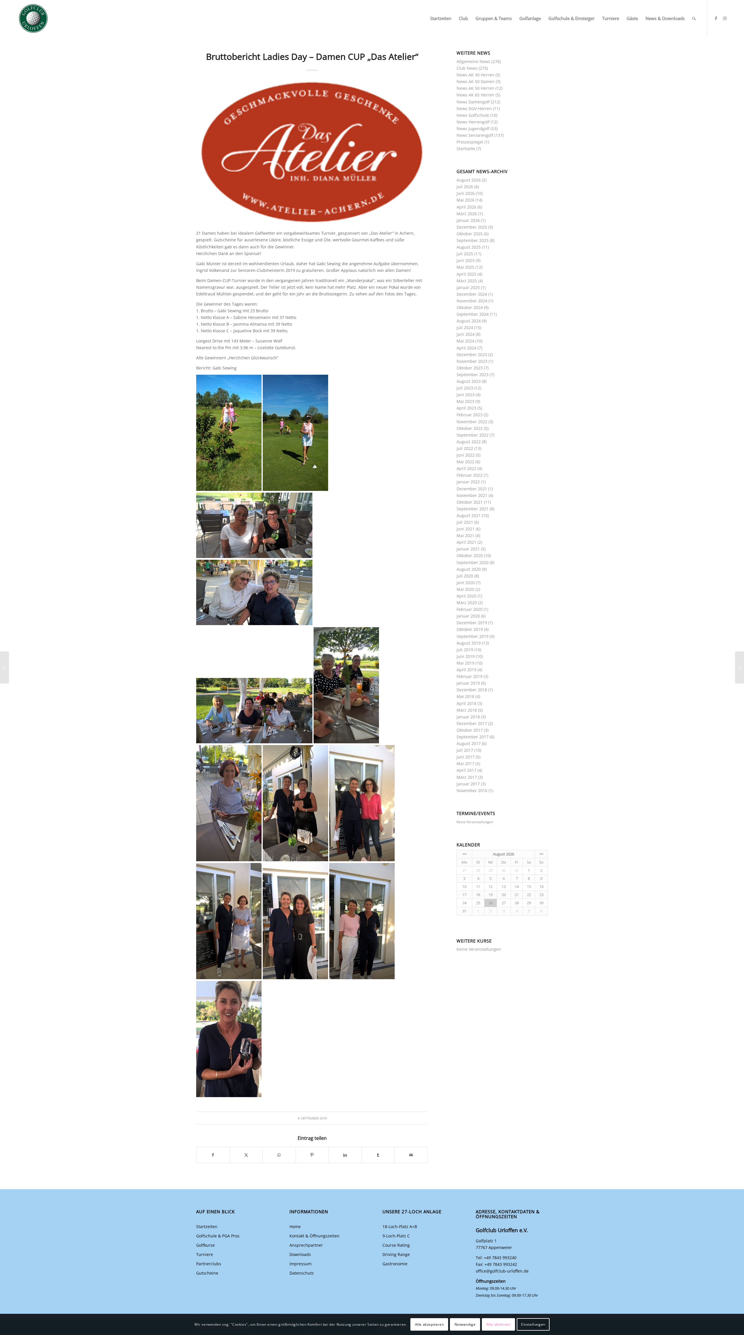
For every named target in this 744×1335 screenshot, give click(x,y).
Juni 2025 (466, 260)
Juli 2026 (465, 186)
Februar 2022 (469, 475)
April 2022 (466, 468)
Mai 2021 (465, 535)
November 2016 (472, 790)
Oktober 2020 (470, 555)
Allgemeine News (473, 61)
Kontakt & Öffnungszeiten (314, 1236)
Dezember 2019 (472, 622)
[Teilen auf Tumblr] (378, 1155)
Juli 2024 (465, 327)
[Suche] (694, 18)
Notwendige (465, 1324)
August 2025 (469, 247)
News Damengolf (473, 102)
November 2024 (472, 301)
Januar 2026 (468, 220)
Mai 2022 (465, 461)
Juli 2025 (465, 253)
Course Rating (396, 1245)
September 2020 (473, 562)
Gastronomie (394, 1263)
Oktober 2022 (470, 428)
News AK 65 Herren (475, 95)
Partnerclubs (208, 1263)
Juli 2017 (465, 750)
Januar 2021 (468, 549)
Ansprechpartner (306, 1245)
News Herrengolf (473, 122)
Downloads (300, 1254)
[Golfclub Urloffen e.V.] (33, 18)
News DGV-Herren (474, 108)
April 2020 (466, 596)
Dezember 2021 (472, 488)
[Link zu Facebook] (716, 18)
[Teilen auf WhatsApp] (279, 1155)
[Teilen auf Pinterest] (312, 1155)
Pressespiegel (470, 142)
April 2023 (466, 408)
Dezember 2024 (472, 294)
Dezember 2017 (472, 723)
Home (295, 1226)
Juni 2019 (466, 656)
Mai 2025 (465, 267)
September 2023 (473, 374)
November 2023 (472, 361)
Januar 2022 (468, 482)
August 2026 (469, 180)
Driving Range (396, 1254)
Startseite (466, 148)
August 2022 (469, 441)
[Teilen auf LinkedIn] (345, 1155)
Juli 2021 (465, 522)
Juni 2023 (466, 394)
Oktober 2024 (470, 307)
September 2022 (473, 435)
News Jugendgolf (473, 128)
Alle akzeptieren (429, 1324)
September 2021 (473, 509)
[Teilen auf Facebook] (213, 1155)
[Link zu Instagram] (724, 18)
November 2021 (472, 495)
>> (541, 854)
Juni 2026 (466, 193)
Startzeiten (206, 1226)
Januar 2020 (468, 616)
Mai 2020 (465, 589)
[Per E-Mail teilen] (411, 1155)
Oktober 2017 (470, 730)
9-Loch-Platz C (396, 1236)
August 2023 (469, 381)
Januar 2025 (468, 287)
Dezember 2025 (472, 227)
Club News (467, 68)
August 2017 (469, 743)
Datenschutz (301, 1273)
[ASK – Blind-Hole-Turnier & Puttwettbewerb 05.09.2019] (739, 667)
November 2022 (472, 421)
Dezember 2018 (472, 689)
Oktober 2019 (470, 629)
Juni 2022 (466, 455)
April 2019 (466, 669)
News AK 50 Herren (475, 88)
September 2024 (473, 314)
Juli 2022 (465, 448)
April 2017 (466, 770)
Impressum (300, 1263)
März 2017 (467, 777)
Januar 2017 (468, 784)
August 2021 (469, 515)
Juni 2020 (466, 582)
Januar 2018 (468, 716)
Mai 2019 (465, 663)
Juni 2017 (466, 757)
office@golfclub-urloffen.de (502, 1271)
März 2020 (467, 602)
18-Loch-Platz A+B (399, 1226)
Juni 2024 (466, 334)
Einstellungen (533, 1324)
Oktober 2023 (470, 368)
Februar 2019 (469, 676)
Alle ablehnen (498, 1324)
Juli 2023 (465, 388)
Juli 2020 (465, 576)
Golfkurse (205, 1245)
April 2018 (466, 703)
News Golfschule (473, 115)
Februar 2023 (469, 414)
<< (464, 854)
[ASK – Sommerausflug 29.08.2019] (4, 667)
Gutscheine (207, 1273)
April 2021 (466, 542)
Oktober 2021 (470, 502)
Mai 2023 (465, 401)
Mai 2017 (465, 763)
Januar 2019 (468, 683)
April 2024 (466, 348)
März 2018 (467, 710)
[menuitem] (440, 18)
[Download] (312, 152)
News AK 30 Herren (475, 75)
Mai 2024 (465, 341)
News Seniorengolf (475, 135)
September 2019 (473, 636)
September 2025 (473, 240)
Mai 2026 (465, 200)
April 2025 (466, 274)
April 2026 (466, 207)
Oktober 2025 (470, 233)
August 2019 (469, 643)
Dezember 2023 (472, 354)
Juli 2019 (465, 649)
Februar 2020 (469, 609)
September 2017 (473, 737)
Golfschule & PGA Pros (217, 1236)
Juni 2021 (466, 529)
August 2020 (469, 569)
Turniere (204, 1254)
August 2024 (469, 321)
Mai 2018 (465, 696)
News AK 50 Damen (476, 81)
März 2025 (467, 280)
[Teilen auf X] (246, 1155)
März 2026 (467, 213)
